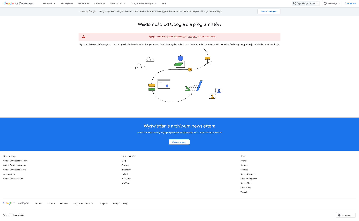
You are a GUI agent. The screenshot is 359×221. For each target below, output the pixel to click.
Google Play (246, 188)
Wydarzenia (83, 3)
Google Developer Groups (14, 165)
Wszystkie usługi (120, 203)
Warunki (7, 215)
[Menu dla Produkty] (55, 3)
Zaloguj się (350, 3)
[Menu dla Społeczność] (125, 3)
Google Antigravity (249, 179)
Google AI (103, 203)
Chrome (244, 165)
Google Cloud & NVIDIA (13, 179)
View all (244, 192)
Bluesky (125, 165)
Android (244, 161)
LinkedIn (125, 174)
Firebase (244, 170)
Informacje (99, 3)
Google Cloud (246, 183)
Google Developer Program (15, 161)
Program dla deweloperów (144, 3)
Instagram (126, 170)
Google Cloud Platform (83, 203)
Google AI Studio (248, 174)
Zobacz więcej (179, 142)
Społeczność (116, 3)
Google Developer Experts (14, 170)
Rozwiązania (67, 3)
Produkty (47, 3)
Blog (164, 3)
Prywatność (18, 215)
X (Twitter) (126, 179)
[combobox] (306, 3)
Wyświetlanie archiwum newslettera (179, 126)
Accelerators (9, 174)
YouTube (126, 183)
